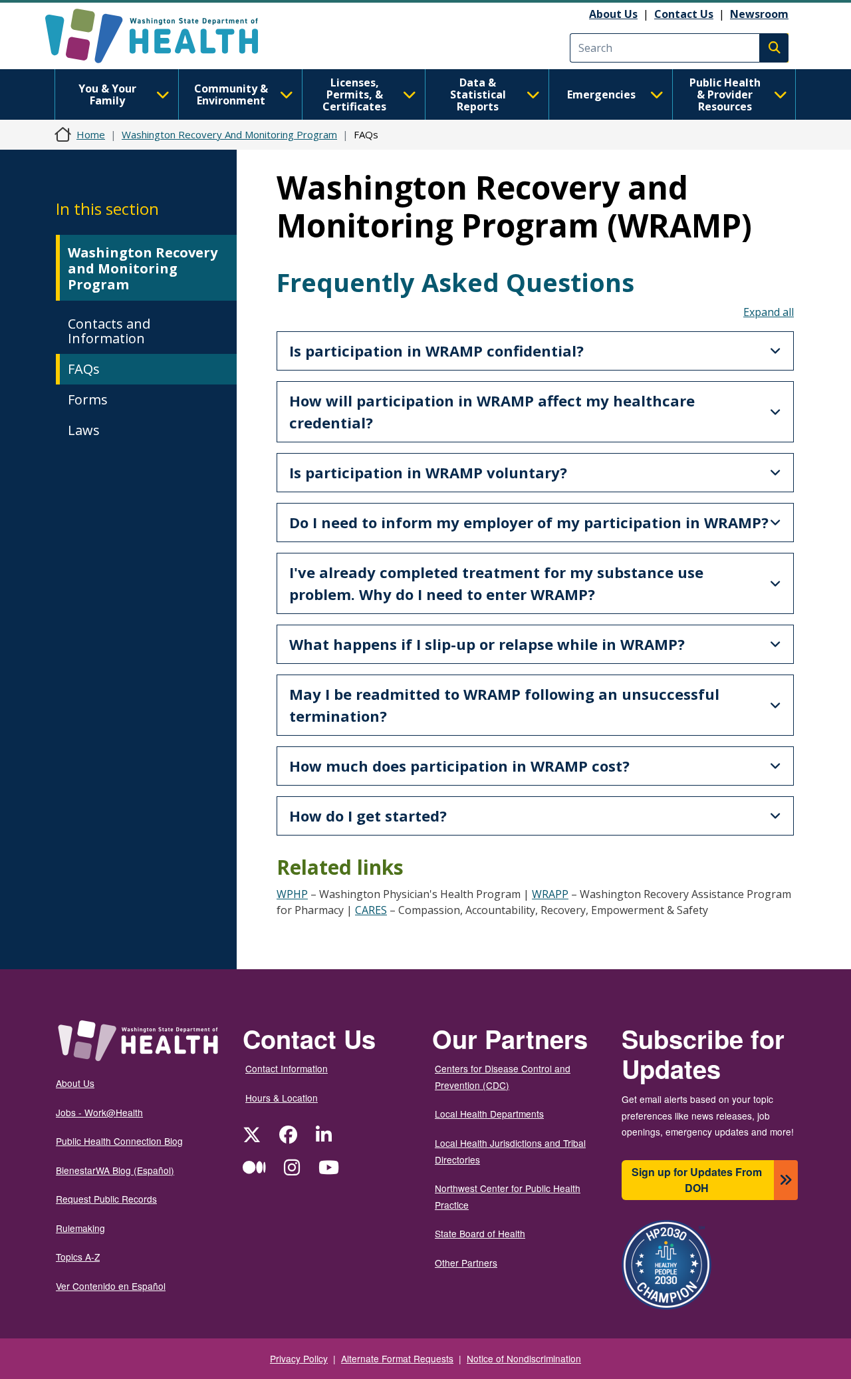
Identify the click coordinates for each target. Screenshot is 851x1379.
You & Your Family (107, 94)
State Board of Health (480, 1233)
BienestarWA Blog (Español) (115, 1170)
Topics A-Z (78, 1256)
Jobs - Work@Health (99, 1112)
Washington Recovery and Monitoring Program (142, 268)
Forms (88, 399)
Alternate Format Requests (397, 1358)
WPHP (292, 894)
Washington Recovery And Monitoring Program (229, 134)
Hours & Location (281, 1097)
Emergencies (601, 94)
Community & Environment (231, 94)
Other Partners (466, 1262)
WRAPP (550, 894)
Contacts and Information (109, 331)
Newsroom (759, 14)
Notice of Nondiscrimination (524, 1358)
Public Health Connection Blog (119, 1141)
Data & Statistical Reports (478, 94)
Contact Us (683, 14)
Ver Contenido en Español (111, 1286)
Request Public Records (106, 1198)
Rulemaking (80, 1228)
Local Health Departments (489, 1113)
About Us (613, 14)
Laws (84, 430)
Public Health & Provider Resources (725, 94)
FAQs (84, 369)
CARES (371, 910)
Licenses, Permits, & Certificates (354, 94)
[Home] (163, 36)
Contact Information (286, 1068)
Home (90, 134)
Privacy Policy (299, 1358)
